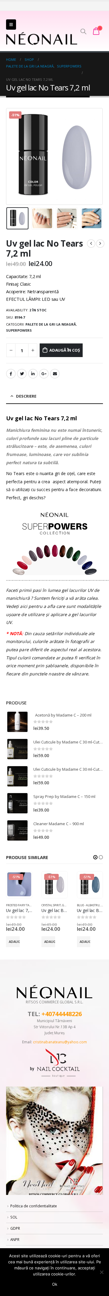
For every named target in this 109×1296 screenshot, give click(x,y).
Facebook (11, 374)
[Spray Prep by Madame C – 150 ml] (17, 803)
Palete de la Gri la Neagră (50, 324)
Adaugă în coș (64, 350)
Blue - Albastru (88, 905)
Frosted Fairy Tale (19, 905)
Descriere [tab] (26, 396)
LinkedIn (33, 374)
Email (55, 374)
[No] (101, 1272)
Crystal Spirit (51, 905)
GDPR (15, 1228)
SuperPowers (19, 330)
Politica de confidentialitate (33, 1205)
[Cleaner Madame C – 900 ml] (17, 830)
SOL (13, 1217)
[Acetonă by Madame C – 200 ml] (17, 721)
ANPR (14, 1239)
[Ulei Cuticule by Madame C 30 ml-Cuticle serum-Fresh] (17, 776)
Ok (54, 1284)
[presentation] (13, 156)
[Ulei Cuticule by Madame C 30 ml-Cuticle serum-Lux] (17, 749)
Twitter (22, 374)
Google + (44, 374)
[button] (95, 857)
